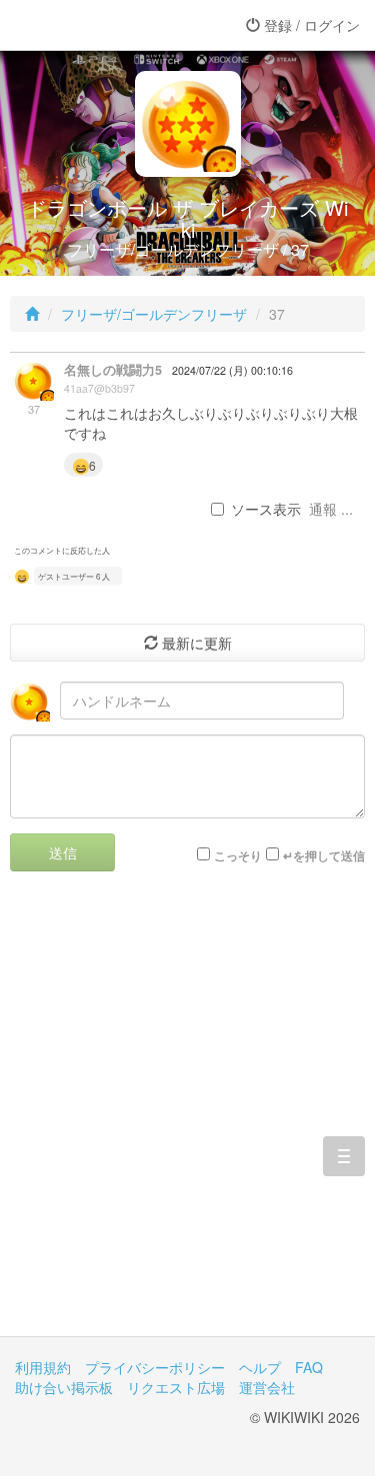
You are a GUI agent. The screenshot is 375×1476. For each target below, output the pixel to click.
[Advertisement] (187, 1118)
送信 (63, 852)
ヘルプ (260, 1367)
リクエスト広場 (176, 1387)
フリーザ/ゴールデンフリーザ (154, 314)
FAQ (309, 1367)
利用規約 (43, 1367)
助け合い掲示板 (64, 1387)
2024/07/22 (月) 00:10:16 (232, 370)
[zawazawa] (95, 25)
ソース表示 (266, 509)
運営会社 (267, 1387)
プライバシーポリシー (155, 1367)
